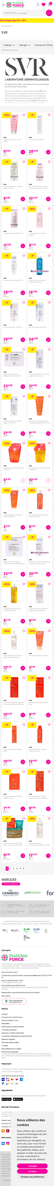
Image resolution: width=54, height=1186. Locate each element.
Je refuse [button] (32, 1171)
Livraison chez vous (9, 1124)
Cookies (5, 1046)
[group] (10, 893)
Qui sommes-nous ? (10, 972)
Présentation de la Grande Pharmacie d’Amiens (21, 992)
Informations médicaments (13, 1027)
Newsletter (6, 1024)
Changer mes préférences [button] (32, 1177)
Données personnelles (10, 1042)
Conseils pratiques (9, 1030)
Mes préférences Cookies (11, 1049)
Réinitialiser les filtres (10, 50)
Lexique (4, 1014)
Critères (7, 45)
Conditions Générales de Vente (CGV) (17, 1036)
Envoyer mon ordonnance (12, 1017)
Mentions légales (8, 1039)
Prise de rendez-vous (10, 1020)
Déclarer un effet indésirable (13, 1033)
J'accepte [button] (32, 1166)
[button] (3, 5)
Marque (23, 45)
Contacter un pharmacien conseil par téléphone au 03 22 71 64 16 (27, 976)
